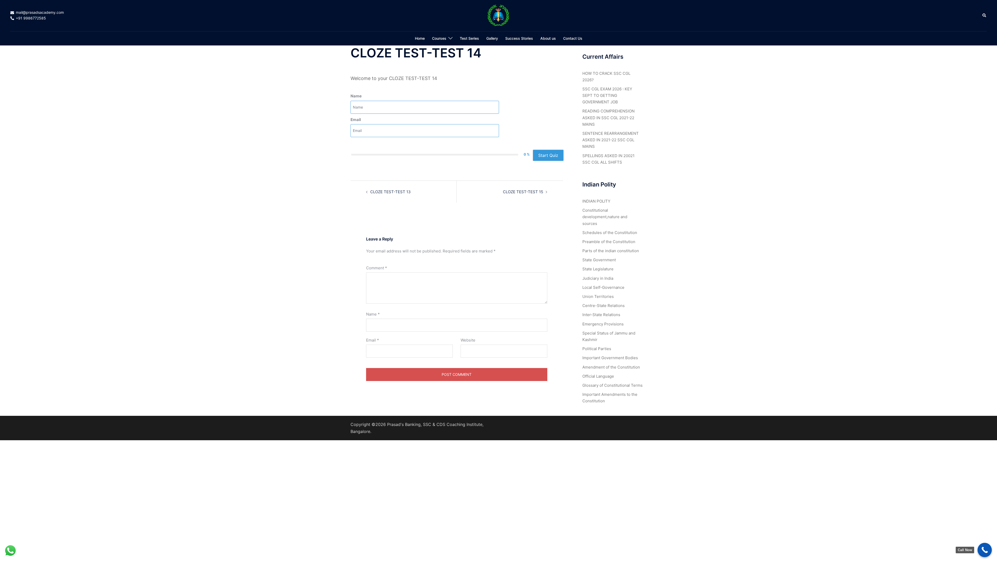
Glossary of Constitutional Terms (612, 385)
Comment (376, 267)
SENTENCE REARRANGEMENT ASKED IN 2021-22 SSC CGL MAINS (610, 140)
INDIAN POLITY (596, 201)
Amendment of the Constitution (611, 367)
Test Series (469, 38)
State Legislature (598, 268)
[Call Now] (985, 550)
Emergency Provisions (603, 324)
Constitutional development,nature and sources (604, 217)
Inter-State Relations (601, 314)
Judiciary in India (597, 278)
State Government (599, 259)
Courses (439, 38)
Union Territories (598, 296)
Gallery (492, 38)
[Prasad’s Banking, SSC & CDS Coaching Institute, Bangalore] (498, 15)
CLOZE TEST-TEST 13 (390, 191)
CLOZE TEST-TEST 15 (523, 191)
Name (356, 96)
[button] (984, 16)
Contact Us (572, 38)
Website (468, 340)
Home (420, 38)
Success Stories (519, 38)
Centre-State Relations (603, 305)
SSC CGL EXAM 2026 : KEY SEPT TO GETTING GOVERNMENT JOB (607, 95)
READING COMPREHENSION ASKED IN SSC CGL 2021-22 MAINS (608, 117)
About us (548, 38)
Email (356, 119)
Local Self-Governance (603, 287)
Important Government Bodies (610, 357)
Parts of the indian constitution (610, 250)
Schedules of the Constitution (609, 232)
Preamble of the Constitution (608, 241)
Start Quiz (548, 155)
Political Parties (596, 348)
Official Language (598, 376)
